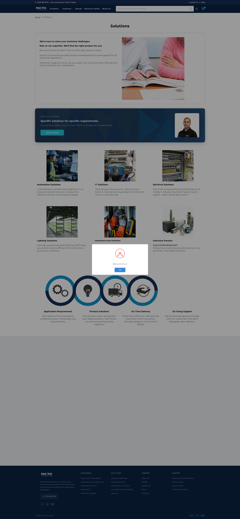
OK (120, 270)
